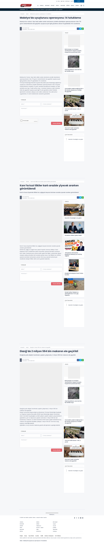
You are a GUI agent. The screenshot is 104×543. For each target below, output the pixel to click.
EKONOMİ (47, 5)
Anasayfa (22, 14)
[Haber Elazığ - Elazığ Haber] (26, 5)
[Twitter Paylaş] (80, 29)
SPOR (57, 5)
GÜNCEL (42, 5)
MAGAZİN (63, 5)
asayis (27, 14)
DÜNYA (72, 5)
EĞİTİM (67, 5)
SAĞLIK (77, 5)
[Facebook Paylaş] (78, 29)
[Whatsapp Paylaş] (83, 29)
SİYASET (53, 5)
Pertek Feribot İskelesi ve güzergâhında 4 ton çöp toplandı (46, 9)
